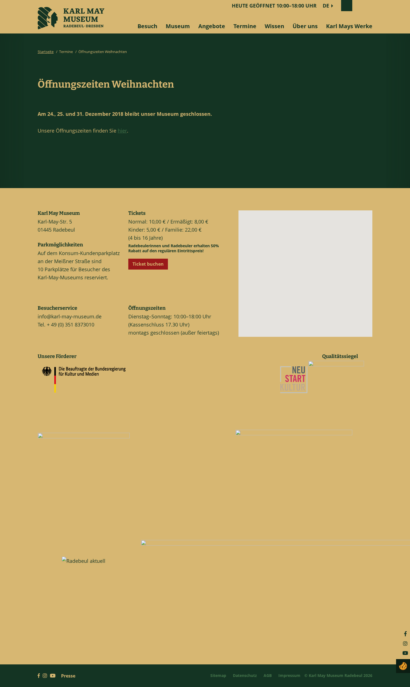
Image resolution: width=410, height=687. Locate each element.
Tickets (137, 213)
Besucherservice (57, 308)
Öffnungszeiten (147, 308)
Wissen (274, 26)
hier (122, 130)
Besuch (147, 26)
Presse (68, 676)
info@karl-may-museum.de (70, 316)
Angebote (211, 26)
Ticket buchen (148, 264)
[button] (310, 278)
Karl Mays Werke (349, 26)
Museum (178, 26)
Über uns (305, 26)
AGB (268, 675)
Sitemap (218, 675)
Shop (362, 5)
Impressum (289, 675)
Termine (244, 26)
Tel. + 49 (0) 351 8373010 (66, 324)
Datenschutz (245, 675)
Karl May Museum (59, 213)
